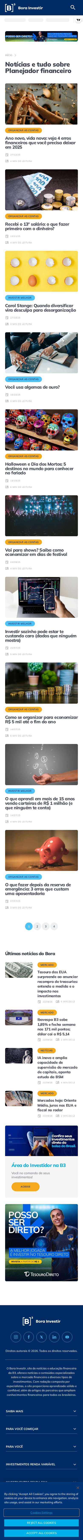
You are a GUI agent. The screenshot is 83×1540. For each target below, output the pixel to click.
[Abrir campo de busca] (73, 7)
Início (8, 55)
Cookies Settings (41, 1512)
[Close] (78, 1487)
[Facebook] (28, 1337)
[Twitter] (41, 1337)
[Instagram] (16, 1337)
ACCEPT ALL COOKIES (41, 1533)
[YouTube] (67, 1337)
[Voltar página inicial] (24, 7)
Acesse (25, 1186)
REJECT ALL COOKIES (41, 1522)
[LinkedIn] (54, 1337)
